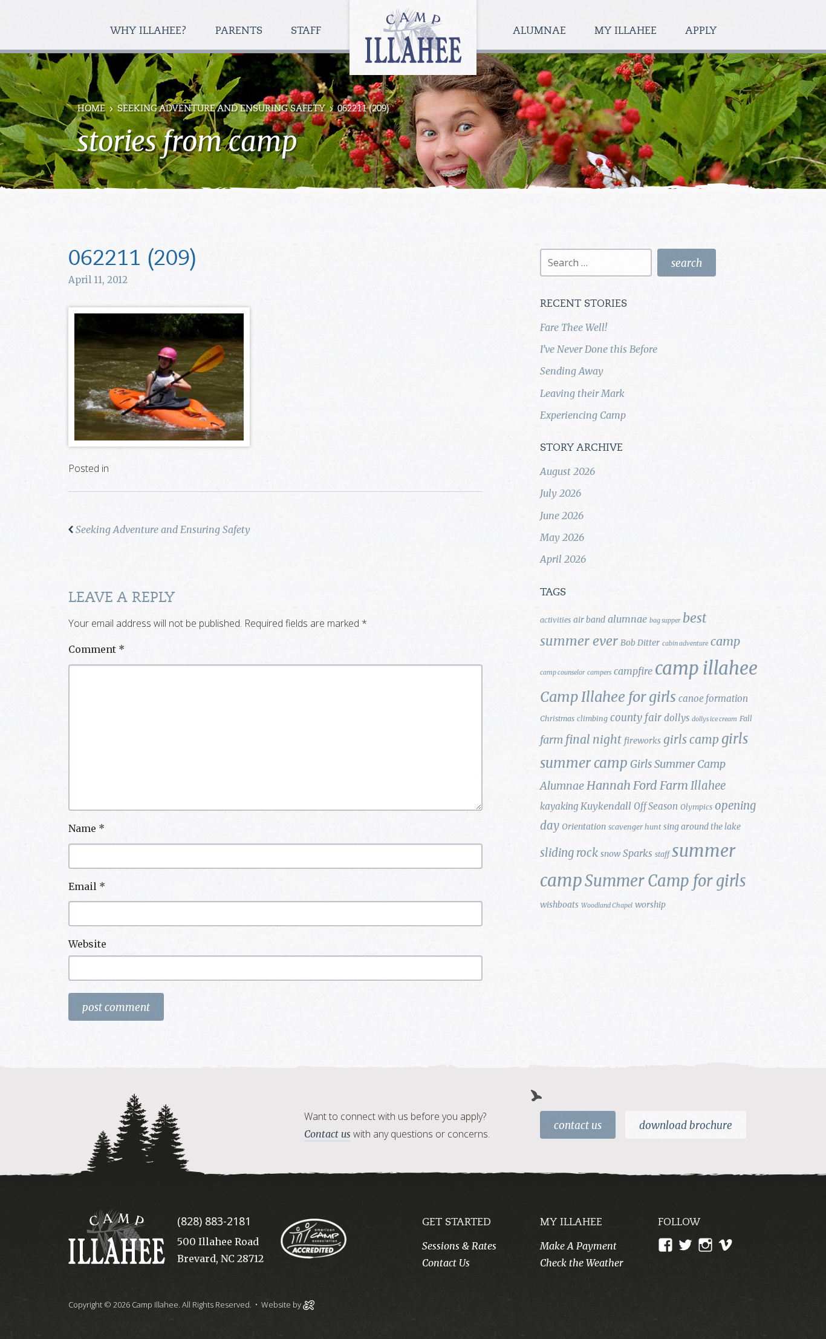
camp (725, 641)
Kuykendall (605, 806)
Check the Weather (581, 1263)
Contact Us (578, 1125)
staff (662, 854)
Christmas (557, 718)
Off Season (656, 806)
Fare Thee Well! (573, 327)
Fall (746, 718)
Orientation (584, 826)
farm (551, 740)
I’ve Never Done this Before (598, 349)
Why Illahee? (150, 31)
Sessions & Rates (459, 1246)
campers (599, 672)
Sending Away (571, 371)
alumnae (627, 619)
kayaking (559, 806)
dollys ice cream (714, 719)
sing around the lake (702, 826)
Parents (240, 31)
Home (91, 109)
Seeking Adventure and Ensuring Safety (221, 109)
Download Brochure (685, 1125)
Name (86, 828)
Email (86, 886)
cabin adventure (685, 643)
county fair (636, 717)
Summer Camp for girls (665, 881)
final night (593, 739)
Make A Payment (578, 1246)
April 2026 (563, 559)
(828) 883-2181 (214, 1221)
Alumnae (541, 31)
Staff (307, 31)
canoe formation (713, 698)
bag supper (664, 620)
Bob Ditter (640, 642)
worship (650, 904)
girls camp (691, 739)
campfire (633, 671)
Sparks (637, 853)
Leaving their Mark (582, 393)
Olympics (696, 806)
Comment (96, 649)
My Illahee (627, 31)
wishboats (559, 904)
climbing (592, 718)
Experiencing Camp (583, 415)
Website (87, 944)
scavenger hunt (634, 826)
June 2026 (562, 515)
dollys (676, 718)
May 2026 (562, 537)
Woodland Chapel (607, 905)
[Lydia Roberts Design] (308, 1304)
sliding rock (569, 853)
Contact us (327, 1134)
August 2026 (567, 471)
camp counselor (562, 672)
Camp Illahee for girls (608, 697)
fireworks (642, 740)
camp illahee (706, 668)
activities (555, 619)
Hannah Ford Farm (637, 785)
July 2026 (560, 493)
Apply (701, 31)
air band (589, 619)
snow (610, 853)
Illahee (708, 786)
